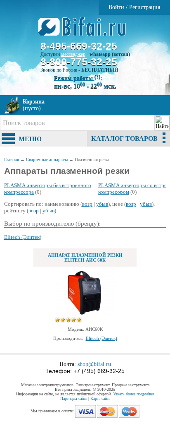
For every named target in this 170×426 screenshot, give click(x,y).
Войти (116, 7)
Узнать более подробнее (133, 394)
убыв (102, 204)
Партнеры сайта (73, 398)
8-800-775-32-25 (78, 61)
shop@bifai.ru (94, 364)
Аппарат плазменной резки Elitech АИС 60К (85, 257)
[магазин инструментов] (85, 31)
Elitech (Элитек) (22, 237)
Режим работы (77, 78)
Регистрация (144, 7)
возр (87, 204)
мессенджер (73, 54)
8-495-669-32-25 (78, 46)
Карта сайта (100, 398)
